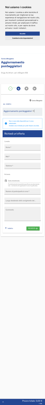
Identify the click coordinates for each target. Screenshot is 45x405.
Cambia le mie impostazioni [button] (22, 38)
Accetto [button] (22, 34)
